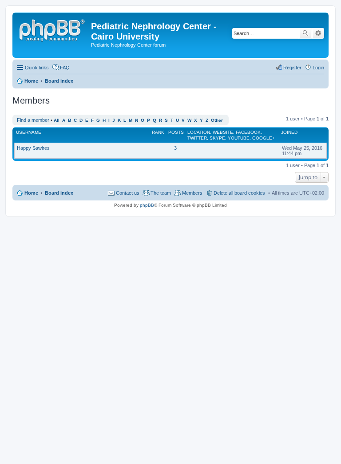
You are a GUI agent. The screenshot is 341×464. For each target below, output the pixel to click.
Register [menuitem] (292, 67)
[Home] (53, 29)
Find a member (33, 120)
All (56, 120)
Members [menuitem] (192, 193)
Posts (176, 132)
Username (28, 132)
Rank (158, 132)
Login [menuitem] (318, 67)
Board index (59, 193)
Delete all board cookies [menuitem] (239, 193)
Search (305, 33)
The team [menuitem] (161, 193)
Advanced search (318, 33)
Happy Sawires (33, 148)
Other (217, 120)
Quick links (37, 67)
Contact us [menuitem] (127, 193)
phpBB (147, 205)
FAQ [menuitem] (65, 67)
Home (31, 193)
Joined (289, 132)
